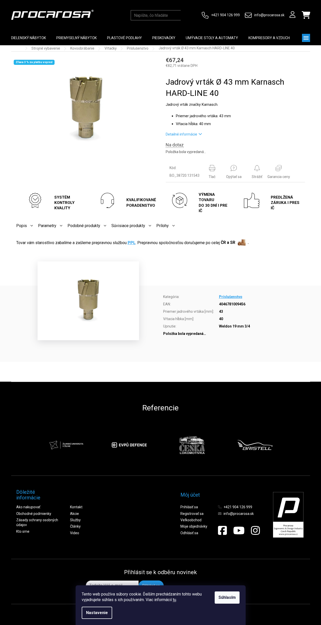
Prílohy (162, 225)
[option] (66, 445)
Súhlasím (227, 597)
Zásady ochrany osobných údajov (37, 522)
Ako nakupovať (28, 507)
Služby (75, 520)
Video (74, 533)
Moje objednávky (193, 526)
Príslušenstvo (230, 297)
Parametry (47, 225)
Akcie (74, 514)
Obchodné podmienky (33, 514)
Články (75, 526)
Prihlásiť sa (189, 507)
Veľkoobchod (190, 520)
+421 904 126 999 (225, 15)
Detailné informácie (181, 134)
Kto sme (22, 531)
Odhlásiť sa (189, 533)
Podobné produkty (83, 225)
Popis (21, 225)
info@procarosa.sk (269, 15)
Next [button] (285, 445)
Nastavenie (97, 612)
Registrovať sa (192, 514)
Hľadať (185, 15)
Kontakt (76, 507)
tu (174, 599)
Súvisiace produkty (128, 225)
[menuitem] (28, 38)
